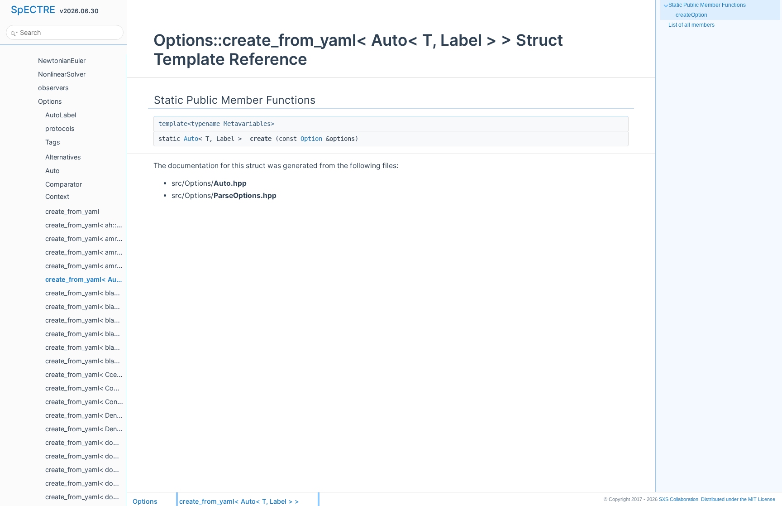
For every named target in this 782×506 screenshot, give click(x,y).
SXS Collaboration (678, 499)
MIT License (738, 499)
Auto (191, 138)
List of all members (691, 25)
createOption (691, 15)
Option (311, 138)
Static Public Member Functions (707, 5)
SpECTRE (33, 9)
